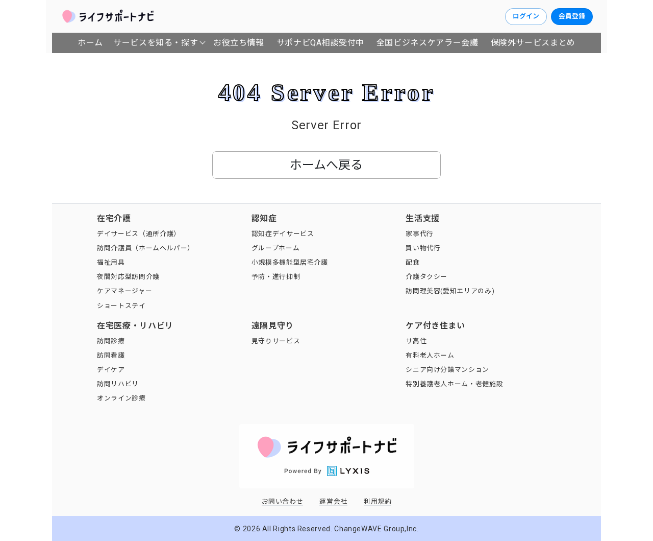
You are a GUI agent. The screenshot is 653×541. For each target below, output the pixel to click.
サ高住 (416, 341)
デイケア (111, 369)
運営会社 (333, 501)
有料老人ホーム (430, 355)
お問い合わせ (283, 501)
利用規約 (378, 501)
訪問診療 (111, 341)
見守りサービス (276, 341)
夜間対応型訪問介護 (128, 276)
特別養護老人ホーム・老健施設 (454, 384)
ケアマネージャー (124, 291)
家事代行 (420, 234)
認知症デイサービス (283, 234)
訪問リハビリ (118, 384)
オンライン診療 (121, 398)
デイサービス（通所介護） (139, 234)
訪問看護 (111, 355)
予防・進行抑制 (276, 276)
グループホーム (275, 248)
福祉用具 (111, 262)
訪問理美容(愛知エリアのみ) (450, 291)
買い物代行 (423, 248)
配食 (412, 262)
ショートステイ (121, 306)
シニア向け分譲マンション (447, 369)
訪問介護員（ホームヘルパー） (145, 248)
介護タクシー (426, 276)
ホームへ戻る (326, 165)
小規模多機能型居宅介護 (290, 262)
